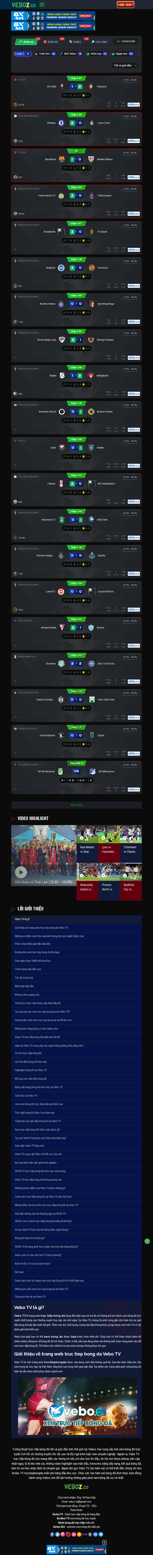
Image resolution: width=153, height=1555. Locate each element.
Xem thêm (77, 805)
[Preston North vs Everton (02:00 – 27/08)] (109, 872)
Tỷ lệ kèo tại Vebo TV (26, 1095)
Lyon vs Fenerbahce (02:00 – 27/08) (109, 849)
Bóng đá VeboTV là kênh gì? (30, 1238)
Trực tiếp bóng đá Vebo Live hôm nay (34, 1112)
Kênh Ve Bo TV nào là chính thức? (33, 1263)
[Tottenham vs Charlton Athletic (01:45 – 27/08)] (131, 834)
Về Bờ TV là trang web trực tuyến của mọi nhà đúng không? (46, 1246)
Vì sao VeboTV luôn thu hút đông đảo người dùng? (42, 1229)
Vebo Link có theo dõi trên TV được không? (38, 1255)
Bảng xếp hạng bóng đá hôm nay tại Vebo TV (39, 1087)
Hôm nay (99, 53)
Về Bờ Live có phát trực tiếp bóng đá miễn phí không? (43, 1221)
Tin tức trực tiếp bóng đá (28, 1053)
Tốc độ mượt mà (24, 977)
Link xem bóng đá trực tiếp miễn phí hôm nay (39, 1104)
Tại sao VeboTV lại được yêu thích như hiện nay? (40, 1138)
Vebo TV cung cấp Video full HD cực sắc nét (38, 1154)
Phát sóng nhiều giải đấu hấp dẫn (32, 943)
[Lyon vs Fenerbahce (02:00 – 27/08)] (109, 834)
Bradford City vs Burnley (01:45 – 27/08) (129, 887)
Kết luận (19, 1272)
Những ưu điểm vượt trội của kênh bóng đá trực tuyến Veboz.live (49, 936)
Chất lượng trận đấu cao (28, 969)
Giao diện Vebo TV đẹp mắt (29, 1145)
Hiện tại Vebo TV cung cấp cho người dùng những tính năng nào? (49, 1045)
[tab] (26, 42)
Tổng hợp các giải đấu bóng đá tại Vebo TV (38, 1121)
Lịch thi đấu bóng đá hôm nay (30, 1061)
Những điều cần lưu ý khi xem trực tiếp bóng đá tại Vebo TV (46, 1205)
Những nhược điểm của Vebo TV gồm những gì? (40, 1188)
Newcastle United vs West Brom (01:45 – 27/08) (86, 887)
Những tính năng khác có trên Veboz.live (36, 1028)
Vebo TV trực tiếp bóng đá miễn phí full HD (37, 1037)
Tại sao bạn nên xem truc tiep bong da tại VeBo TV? (42, 1011)
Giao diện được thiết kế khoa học (33, 960)
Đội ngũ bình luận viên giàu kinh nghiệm (36, 1162)
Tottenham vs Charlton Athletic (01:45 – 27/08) (130, 849)
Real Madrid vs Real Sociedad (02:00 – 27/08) (87, 849)
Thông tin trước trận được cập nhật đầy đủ (37, 1003)
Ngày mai (124, 53)
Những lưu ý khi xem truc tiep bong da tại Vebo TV (41, 1289)
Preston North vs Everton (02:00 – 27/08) (107, 887)
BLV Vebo (72, 53)
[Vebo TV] (24, 4)
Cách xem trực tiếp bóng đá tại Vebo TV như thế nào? (43, 1196)
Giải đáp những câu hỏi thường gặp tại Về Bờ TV (40, 1213)
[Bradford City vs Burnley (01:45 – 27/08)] (131, 872)
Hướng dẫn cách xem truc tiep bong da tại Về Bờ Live (43, 1020)
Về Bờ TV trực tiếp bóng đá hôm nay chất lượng (40, 1171)
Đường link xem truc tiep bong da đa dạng (37, 952)
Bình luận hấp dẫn (24, 986)
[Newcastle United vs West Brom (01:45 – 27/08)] (87, 872)
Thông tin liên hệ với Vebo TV (30, 1296)
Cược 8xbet (125, 5)
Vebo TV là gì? (22, 919)
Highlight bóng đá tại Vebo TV (31, 1070)
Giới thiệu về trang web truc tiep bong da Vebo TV (41, 927)
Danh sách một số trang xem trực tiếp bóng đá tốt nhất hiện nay (49, 1280)
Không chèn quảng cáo (27, 994)
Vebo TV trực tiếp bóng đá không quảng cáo (38, 1179)
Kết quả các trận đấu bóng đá (30, 1078)
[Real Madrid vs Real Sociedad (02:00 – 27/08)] (87, 834)
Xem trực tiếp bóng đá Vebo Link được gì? (37, 1129)
